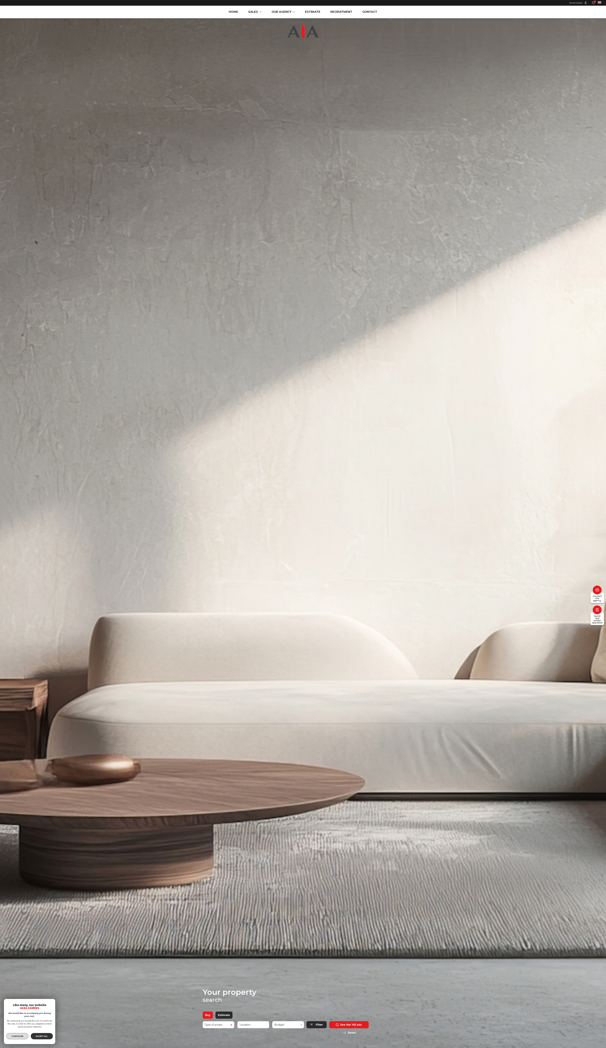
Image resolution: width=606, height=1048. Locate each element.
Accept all (42, 1036)
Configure (17, 1036)
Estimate (224, 1015)
